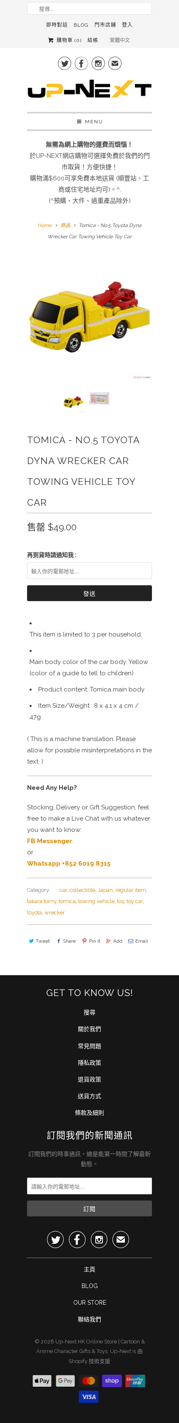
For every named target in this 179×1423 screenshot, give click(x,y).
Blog (81, 25)
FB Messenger (49, 841)
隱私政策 (89, 1062)
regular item (130, 890)
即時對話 (57, 25)
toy (120, 901)
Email (141, 941)
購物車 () (68, 40)
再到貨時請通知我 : (52, 555)
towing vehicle (96, 901)
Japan (105, 890)
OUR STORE (89, 1302)
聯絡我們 (89, 1319)
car (63, 890)
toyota (34, 912)
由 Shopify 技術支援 (106, 1356)
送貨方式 (89, 1096)
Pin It (94, 941)
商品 (65, 225)
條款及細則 (89, 1112)
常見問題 (89, 1046)
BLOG (90, 1286)
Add (117, 941)
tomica (67, 901)
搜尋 (89, 1012)
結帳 (92, 40)
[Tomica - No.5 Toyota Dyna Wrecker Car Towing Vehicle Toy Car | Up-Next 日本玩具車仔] (89, 317)
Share (69, 941)
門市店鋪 (105, 25)
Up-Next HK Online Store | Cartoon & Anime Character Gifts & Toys (90, 1346)
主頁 (89, 1269)
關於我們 (89, 1029)
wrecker (55, 912)
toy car (135, 901)
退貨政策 (89, 1079)
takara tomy (41, 901)
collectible (82, 890)
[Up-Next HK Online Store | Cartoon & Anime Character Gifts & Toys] (89, 91)
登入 (127, 25)
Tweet (43, 941)
